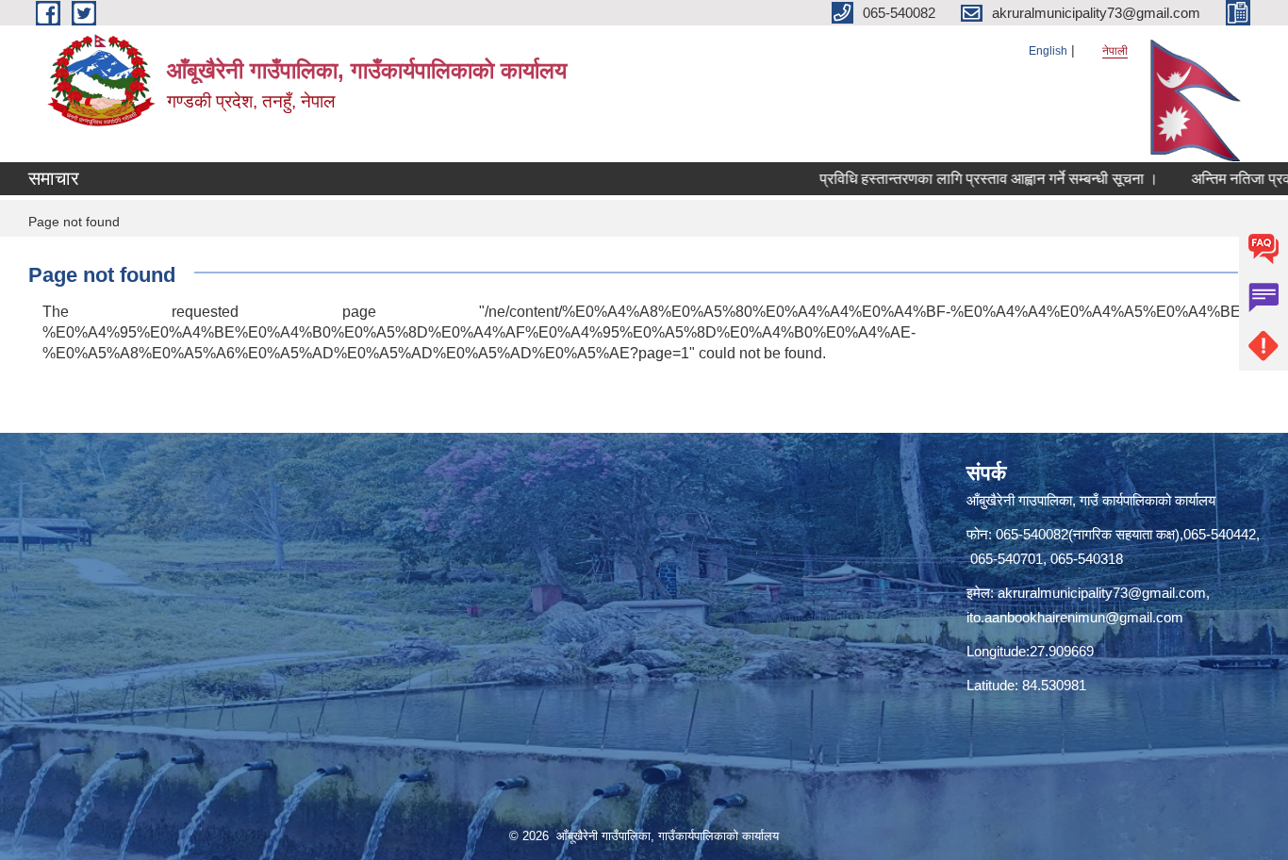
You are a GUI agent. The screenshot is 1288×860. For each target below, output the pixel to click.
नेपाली (1115, 51)
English (1048, 51)
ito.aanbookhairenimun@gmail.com (1074, 617)
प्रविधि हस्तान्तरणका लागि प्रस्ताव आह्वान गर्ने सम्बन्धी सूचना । (963, 179)
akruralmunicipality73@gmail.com (1102, 593)
